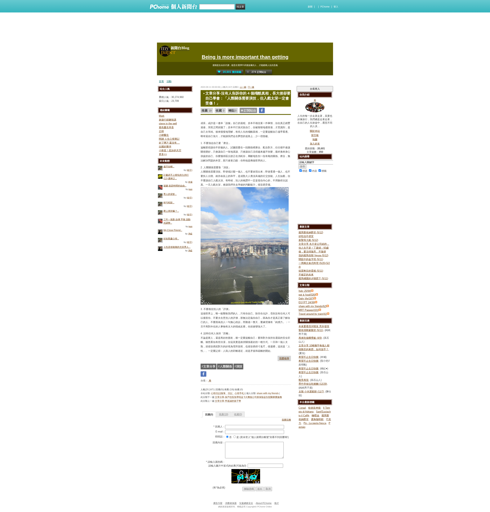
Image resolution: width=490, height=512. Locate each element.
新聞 (310, 6)
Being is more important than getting (245, 57)
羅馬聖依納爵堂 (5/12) (311, 232)
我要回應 (286, 419)
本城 (190, 182)
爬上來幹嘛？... (171, 211)
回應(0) (209, 414)
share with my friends (268, 393)
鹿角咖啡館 (317, 419)
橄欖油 (315, 415)
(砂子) (189, 170)
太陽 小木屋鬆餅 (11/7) (311, 391)
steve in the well (168, 123)
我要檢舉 (284, 358)
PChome (325, 6)
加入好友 (315, 143)
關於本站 (315, 131)
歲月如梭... (168, 166)
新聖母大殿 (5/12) (308, 240)
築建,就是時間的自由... (174, 185)
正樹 (161, 131)
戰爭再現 (304, 380)
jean (190, 189)
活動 (169, 81)
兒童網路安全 (246, 503)
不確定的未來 (306, 274)
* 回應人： (219, 426)
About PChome (264, 503)
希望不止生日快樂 (308, 357)
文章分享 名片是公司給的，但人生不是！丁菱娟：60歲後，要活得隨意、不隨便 (314, 247)
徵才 (276, 503)
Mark (161, 115)
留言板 (315, 135)
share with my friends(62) (313, 306)
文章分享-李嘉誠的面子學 (228, 401)
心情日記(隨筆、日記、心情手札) (228, 393)
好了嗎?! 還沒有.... (169, 142)
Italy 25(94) (305, 290)
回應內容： (219, 442)
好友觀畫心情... (171, 238)
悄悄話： (220, 436)
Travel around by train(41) (313, 313)
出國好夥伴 (165, 146)
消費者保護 (231, 503)
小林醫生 (164, 135)
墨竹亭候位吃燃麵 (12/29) (313, 383)
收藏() (238, 414)
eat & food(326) (307, 294)
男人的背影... (170, 194)
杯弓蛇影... (168, 202)
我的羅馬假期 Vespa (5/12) (313, 255)
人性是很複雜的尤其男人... (176, 247)
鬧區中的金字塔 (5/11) (311, 259)
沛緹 (190, 234)
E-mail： (220, 431)
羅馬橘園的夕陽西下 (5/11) (313, 278)
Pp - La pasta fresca (315, 423)
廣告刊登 (217, 503)
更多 (163, 154)
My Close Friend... (172, 230)
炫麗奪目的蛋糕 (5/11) (311, 270)
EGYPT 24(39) (307, 302)
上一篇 (243, 87)
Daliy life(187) (306, 298)
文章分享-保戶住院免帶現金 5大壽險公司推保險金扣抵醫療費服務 (248, 397)
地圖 (314, 139)
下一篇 (251, 87)
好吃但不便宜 (306, 236)
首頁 (161, 81)
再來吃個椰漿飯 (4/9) (310, 337)
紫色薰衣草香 (166, 127)
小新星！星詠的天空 (170, 150)
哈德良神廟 (314, 407)
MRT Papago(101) (309, 310)
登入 (336, 6)
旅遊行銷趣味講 (167, 119)
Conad (302, 407)
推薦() (223, 414)
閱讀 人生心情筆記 (169, 138)
